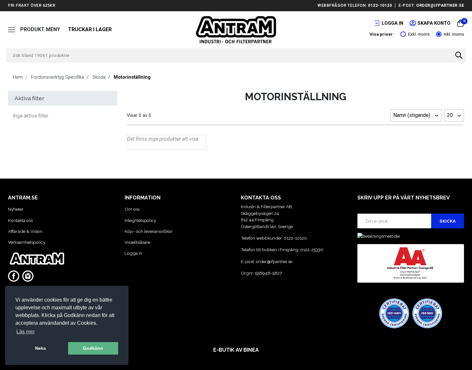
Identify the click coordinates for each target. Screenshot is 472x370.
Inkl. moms (454, 34)
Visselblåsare (137, 242)
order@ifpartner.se (440, 5)
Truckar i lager (90, 29)
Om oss (132, 209)
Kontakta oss (20, 220)
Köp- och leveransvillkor (149, 231)
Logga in (133, 253)
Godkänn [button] (93, 348)
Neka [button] (40, 348)
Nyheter (15, 209)
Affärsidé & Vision (25, 231)
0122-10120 (380, 5)
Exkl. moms (419, 34)
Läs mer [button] (25, 331)
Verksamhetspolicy (26, 242)
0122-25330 (311, 249)
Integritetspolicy (140, 220)
